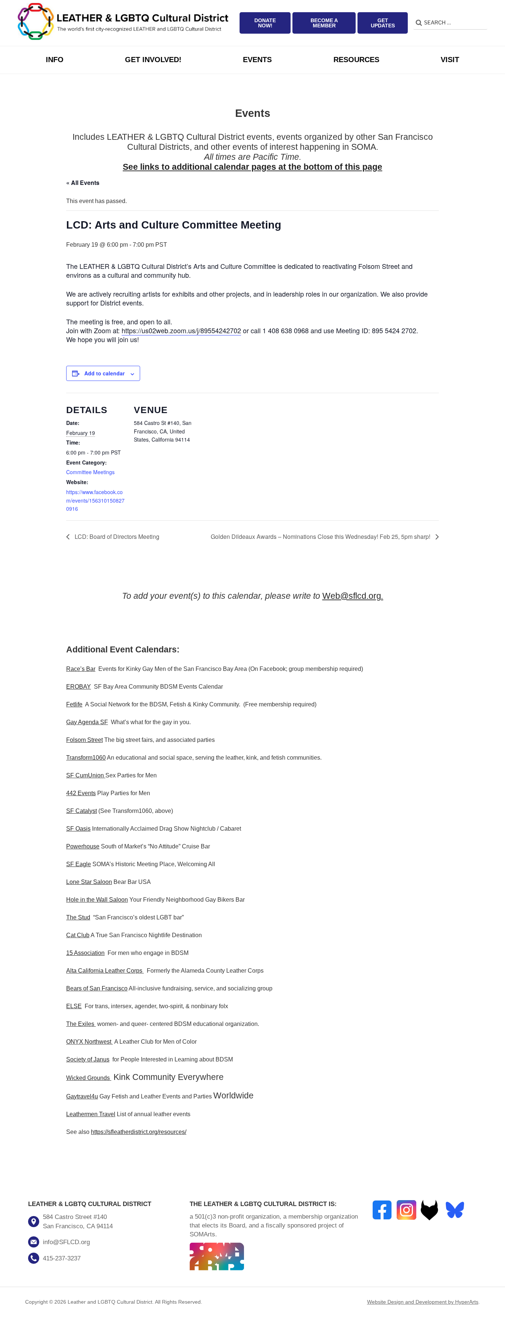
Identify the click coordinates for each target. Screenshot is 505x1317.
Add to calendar (104, 373)
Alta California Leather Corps (104, 971)
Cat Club (77, 935)
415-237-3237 (62, 1258)
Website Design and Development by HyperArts (422, 1302)
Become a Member (324, 22)
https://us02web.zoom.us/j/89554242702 (181, 330)
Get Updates (383, 22)
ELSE (74, 1006)
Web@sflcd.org (351, 596)
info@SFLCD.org (66, 1242)
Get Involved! (153, 59)
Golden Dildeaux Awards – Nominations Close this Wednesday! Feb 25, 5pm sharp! (321, 536)
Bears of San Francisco (97, 988)
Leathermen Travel (90, 1114)
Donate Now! (265, 22)
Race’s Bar (80, 669)
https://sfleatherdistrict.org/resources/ (138, 1132)
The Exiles (80, 1024)
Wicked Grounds (88, 1078)
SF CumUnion (85, 775)
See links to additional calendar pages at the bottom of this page (252, 167)
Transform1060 (86, 757)
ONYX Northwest (88, 1042)
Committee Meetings (90, 472)
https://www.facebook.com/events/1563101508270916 (95, 500)
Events (257, 59)
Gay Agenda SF (87, 722)
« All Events (82, 182)
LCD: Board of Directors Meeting (116, 536)
